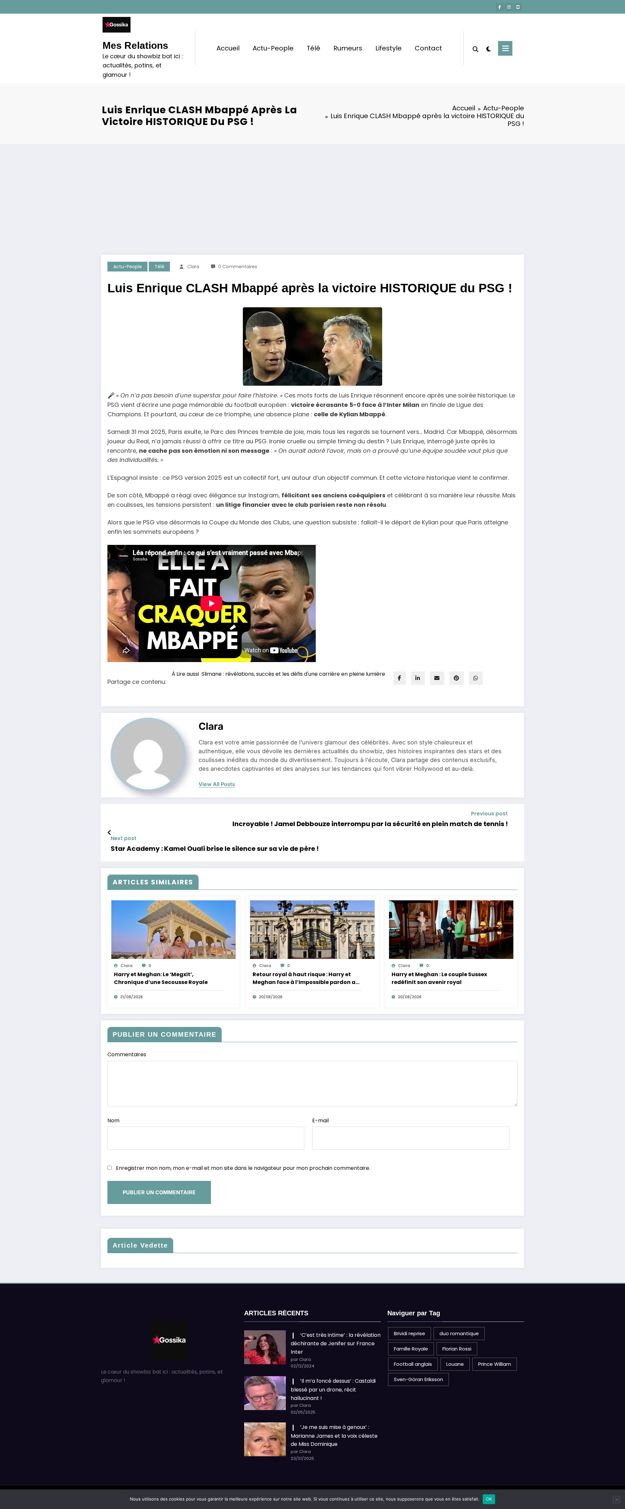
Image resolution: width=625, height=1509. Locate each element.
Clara (193, 266)
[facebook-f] (500, 7)
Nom (113, 1120)
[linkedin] (418, 678)
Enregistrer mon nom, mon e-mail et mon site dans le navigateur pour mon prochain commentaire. (243, 1168)
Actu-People (273, 48)
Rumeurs (347, 48)
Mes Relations (135, 45)
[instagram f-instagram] (509, 7)
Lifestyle (388, 48)
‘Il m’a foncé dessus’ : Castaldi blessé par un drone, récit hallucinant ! (333, 1389)
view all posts (217, 784)
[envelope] (437, 678)
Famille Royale (411, 1348)
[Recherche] (475, 48)
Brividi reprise (409, 1333)
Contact (428, 48)
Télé (313, 48)
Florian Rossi (456, 1348)
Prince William (494, 1364)
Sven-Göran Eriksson (418, 1379)
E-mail (320, 1120)
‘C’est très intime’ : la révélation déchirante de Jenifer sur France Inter (336, 1343)
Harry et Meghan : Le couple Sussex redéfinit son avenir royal (439, 978)
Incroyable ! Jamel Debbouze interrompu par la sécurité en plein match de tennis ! (370, 823)
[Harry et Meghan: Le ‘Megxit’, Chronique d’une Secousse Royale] (173, 929)
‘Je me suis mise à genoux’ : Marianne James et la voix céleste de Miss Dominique (334, 1435)
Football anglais (413, 1364)
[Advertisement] (312, 192)
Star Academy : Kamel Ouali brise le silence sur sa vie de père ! (215, 848)
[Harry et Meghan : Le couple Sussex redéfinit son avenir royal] (451, 929)
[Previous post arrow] (109, 832)
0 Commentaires (237, 266)
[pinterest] (457, 678)
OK (489, 1499)
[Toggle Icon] (505, 48)
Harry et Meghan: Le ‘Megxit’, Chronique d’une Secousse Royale (161, 978)
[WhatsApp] (476, 678)
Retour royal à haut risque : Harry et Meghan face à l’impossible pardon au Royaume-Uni (306, 978)
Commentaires (126, 1054)
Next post (123, 838)
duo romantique (459, 1333)
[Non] (616, 1499)
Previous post (489, 813)
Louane (455, 1364)
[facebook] (400, 678)
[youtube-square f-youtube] (518, 7)
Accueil (228, 48)
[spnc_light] (488, 48)
